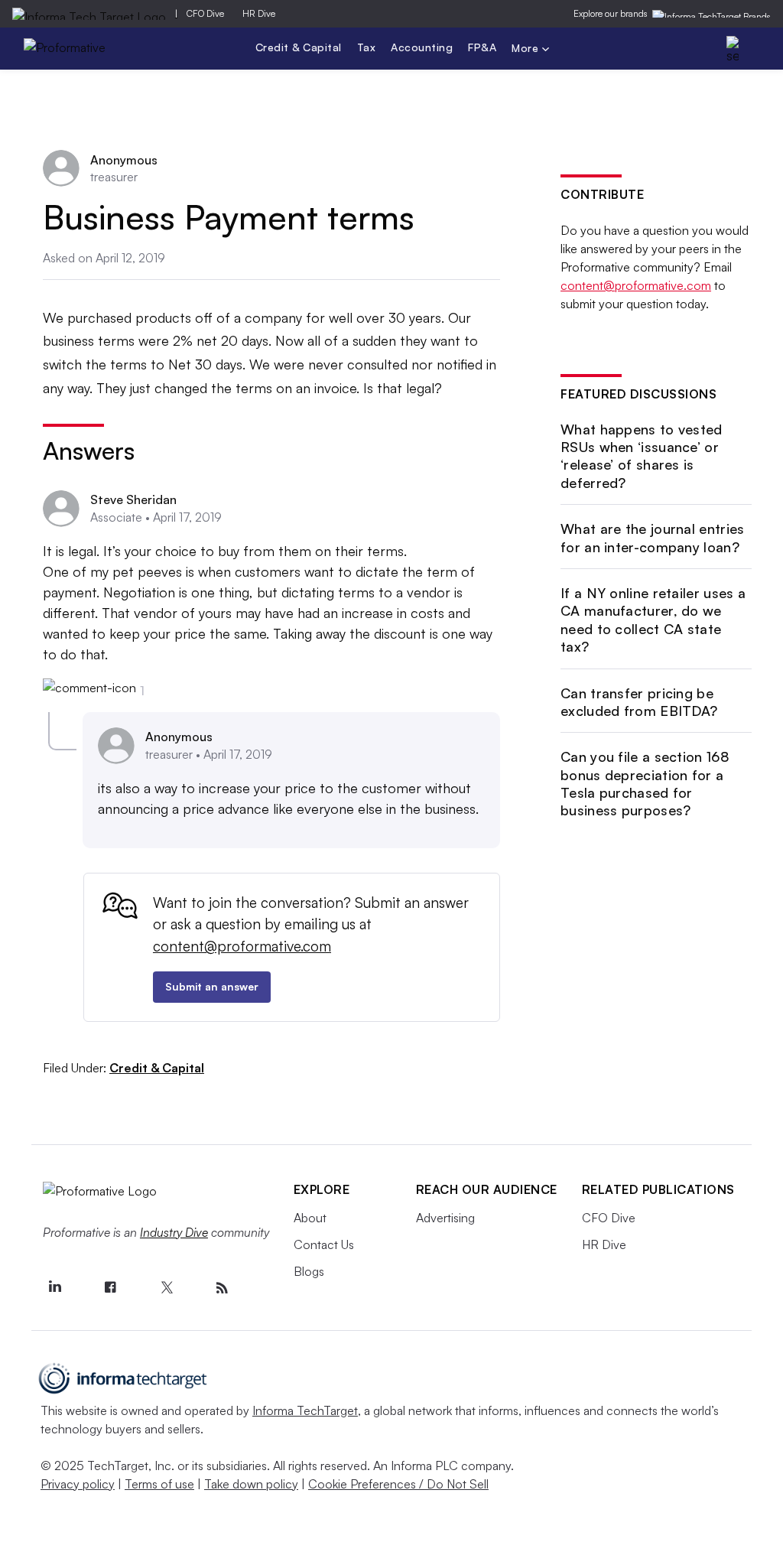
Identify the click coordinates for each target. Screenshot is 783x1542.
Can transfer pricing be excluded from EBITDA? (638, 702)
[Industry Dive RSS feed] (222, 1288)
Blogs (309, 1271)
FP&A (482, 47)
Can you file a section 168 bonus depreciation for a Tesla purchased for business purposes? (644, 783)
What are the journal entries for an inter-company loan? (652, 537)
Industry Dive (174, 1232)
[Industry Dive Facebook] (111, 1288)
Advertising (445, 1217)
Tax (366, 47)
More (527, 49)
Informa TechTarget (305, 1410)
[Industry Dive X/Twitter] (167, 1288)
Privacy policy (78, 1484)
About (310, 1217)
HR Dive (258, 13)
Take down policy (251, 1484)
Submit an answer (211, 986)
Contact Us (324, 1244)
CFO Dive (205, 13)
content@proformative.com (242, 946)
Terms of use (159, 1484)
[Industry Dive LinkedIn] (55, 1288)
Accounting (422, 47)
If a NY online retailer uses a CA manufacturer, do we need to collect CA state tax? (653, 619)
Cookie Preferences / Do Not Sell (398, 1484)
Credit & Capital (298, 47)
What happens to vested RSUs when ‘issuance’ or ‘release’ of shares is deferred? (641, 456)
